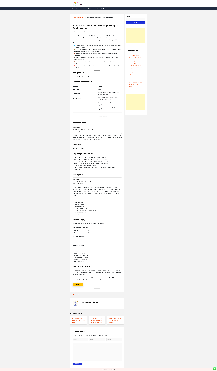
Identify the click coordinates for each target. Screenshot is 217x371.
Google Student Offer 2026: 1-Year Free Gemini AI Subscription (136, 70)
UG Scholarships (82, 8)
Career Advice (97, 8)
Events (102, 8)
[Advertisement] (135, 35)
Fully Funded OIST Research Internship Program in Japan (135, 84)
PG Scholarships (74, 8)
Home (74, 17)
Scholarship (80, 17)
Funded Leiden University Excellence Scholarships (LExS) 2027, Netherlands (135, 64)
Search (128, 16)
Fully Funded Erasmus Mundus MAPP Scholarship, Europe (135, 57)
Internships (90, 8)
